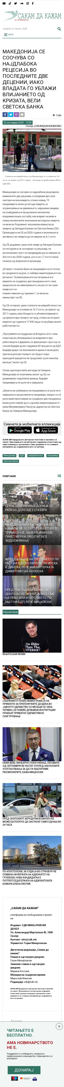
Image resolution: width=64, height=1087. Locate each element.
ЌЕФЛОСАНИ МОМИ (14, 654)
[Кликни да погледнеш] (32, 499)
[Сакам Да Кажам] (32, 23)
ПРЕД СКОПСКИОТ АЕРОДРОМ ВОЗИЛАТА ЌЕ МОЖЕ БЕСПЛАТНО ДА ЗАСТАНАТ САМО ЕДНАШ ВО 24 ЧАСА (32, 821)
